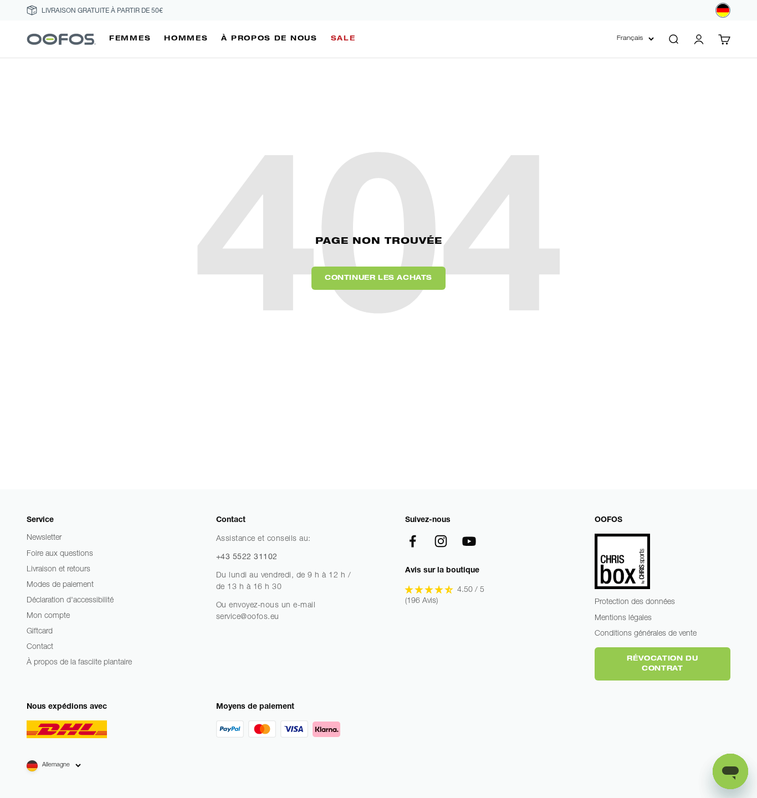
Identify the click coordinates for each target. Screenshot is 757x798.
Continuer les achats (378, 278)
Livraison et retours (58, 570)
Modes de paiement (60, 585)
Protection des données (635, 602)
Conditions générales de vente (646, 634)
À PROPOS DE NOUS (269, 38)
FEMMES (130, 38)
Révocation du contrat (662, 664)
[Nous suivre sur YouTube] (469, 541)
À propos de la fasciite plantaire (79, 663)
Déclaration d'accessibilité (70, 601)
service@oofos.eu (247, 617)
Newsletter (44, 538)
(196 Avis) (421, 601)
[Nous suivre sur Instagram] (440, 541)
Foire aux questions (60, 554)
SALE (343, 38)
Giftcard (40, 632)
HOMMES (186, 38)
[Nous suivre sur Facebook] (412, 541)
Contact (40, 647)
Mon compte (48, 616)
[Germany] (722, 10)
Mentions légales (623, 618)
